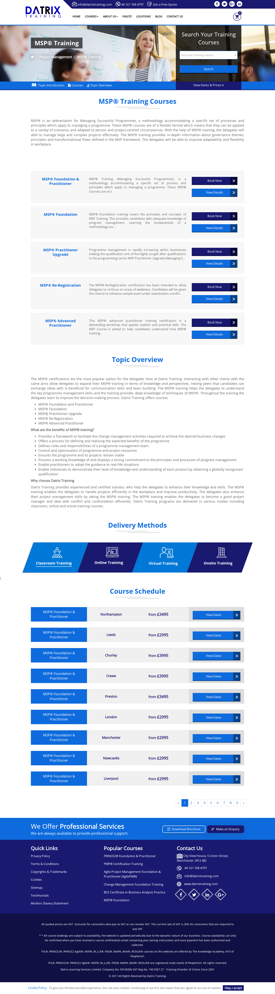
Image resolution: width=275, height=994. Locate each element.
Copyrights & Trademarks (49, 872)
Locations (143, 16)
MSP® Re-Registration (60, 285)
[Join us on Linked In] (207, 895)
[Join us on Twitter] (194, 895)
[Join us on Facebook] (181, 895)
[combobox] (209, 55)
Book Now (214, 181)
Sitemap (36, 888)
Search (208, 69)
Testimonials (40, 895)
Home (76, 16)
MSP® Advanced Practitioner (60, 323)
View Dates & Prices (207, 85)
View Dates (213, 615)
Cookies (36, 880)
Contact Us (175, 16)
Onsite (127, 16)
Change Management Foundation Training (133, 884)
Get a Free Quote (165, 4)
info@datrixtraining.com (95, 4)
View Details (214, 192)
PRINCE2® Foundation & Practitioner (130, 856)
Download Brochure (186, 829)
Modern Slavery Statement (49, 903)
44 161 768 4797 (132, 4)
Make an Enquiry (227, 829)
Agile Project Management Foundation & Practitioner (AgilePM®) (132, 874)
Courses (77, 85)
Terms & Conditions (45, 864)
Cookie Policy (37, 988)
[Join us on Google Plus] (221, 895)
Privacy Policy (40, 856)
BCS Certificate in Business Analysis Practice (134, 892)
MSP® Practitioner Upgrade (60, 252)
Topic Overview (100, 85)
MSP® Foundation (60, 214)
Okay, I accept (233, 988)
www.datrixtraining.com (201, 884)
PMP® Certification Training (123, 864)
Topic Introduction (51, 85)
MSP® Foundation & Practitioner (60, 181)
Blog (158, 16)
